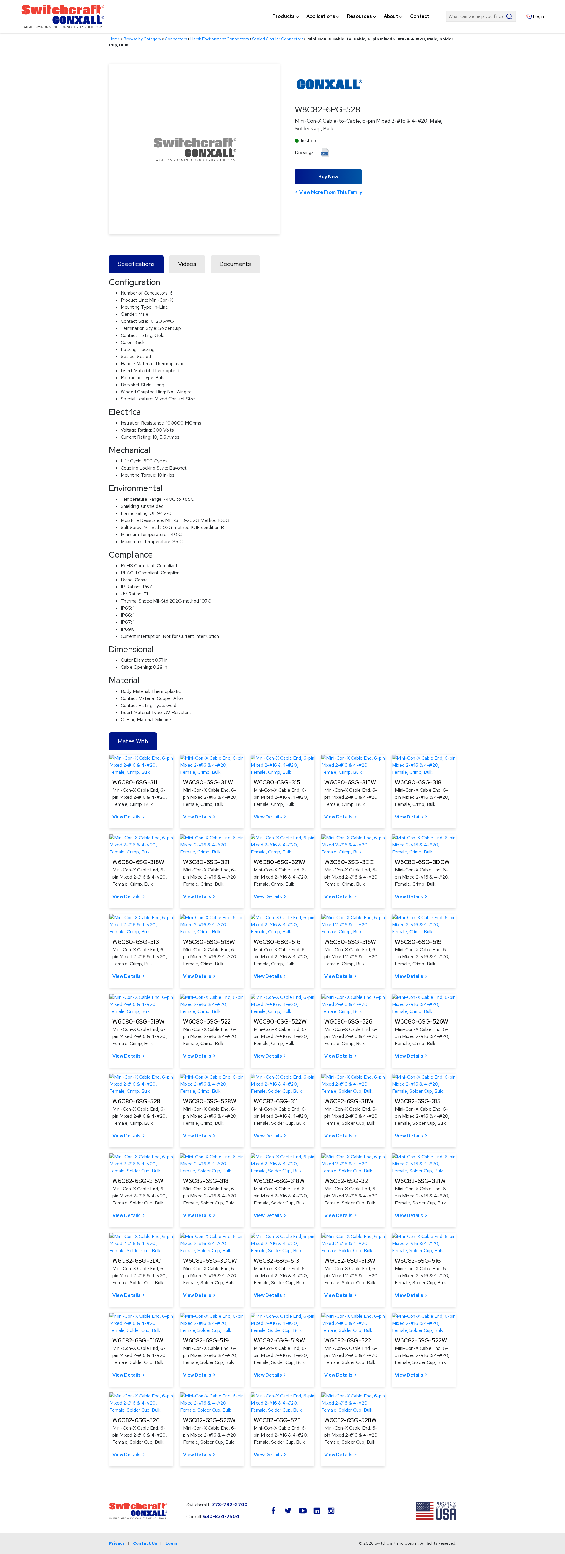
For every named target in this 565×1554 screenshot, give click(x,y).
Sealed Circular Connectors (277, 38)
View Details (126, 817)
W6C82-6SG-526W (209, 1420)
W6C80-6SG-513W (209, 942)
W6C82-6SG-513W (349, 1261)
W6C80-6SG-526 (348, 1021)
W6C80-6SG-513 (135, 942)
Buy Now (328, 177)
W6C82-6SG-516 (418, 1261)
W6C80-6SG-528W (209, 1101)
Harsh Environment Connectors (219, 38)
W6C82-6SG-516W (137, 1340)
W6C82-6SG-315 (418, 1101)
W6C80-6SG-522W (280, 1021)
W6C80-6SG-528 (136, 1101)
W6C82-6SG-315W (137, 1181)
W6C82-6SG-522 (347, 1340)
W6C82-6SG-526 (135, 1420)
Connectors (176, 38)
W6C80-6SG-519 (418, 942)
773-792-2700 (229, 1505)
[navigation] (351, 16)
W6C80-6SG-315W (350, 782)
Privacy (117, 1543)
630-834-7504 (221, 1516)
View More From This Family (330, 192)
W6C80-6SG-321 (206, 862)
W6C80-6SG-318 (418, 782)
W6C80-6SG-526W (421, 1021)
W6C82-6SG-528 (277, 1420)
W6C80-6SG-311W (208, 782)
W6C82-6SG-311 (276, 1101)
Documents (235, 264)
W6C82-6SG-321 (347, 1181)
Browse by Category (142, 38)
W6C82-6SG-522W (421, 1340)
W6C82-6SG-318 (206, 1181)
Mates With (133, 741)
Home (114, 38)
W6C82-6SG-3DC (136, 1261)
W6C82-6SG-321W (420, 1181)
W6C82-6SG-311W (348, 1101)
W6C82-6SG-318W (279, 1181)
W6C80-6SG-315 (277, 782)
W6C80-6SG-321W (279, 862)
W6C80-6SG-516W (350, 942)
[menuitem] (283, 16)
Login (171, 1543)
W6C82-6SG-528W (350, 1420)
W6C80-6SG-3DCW (422, 862)
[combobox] (481, 16)
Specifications (136, 264)
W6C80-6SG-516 (277, 942)
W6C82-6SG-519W (279, 1340)
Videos (187, 264)
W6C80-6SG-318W (138, 862)
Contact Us (145, 1543)
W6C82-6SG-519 (206, 1340)
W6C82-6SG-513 (276, 1261)
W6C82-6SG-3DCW (210, 1261)
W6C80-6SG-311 (134, 782)
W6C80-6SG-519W (138, 1021)
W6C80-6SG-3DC (349, 862)
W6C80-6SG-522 (207, 1021)
